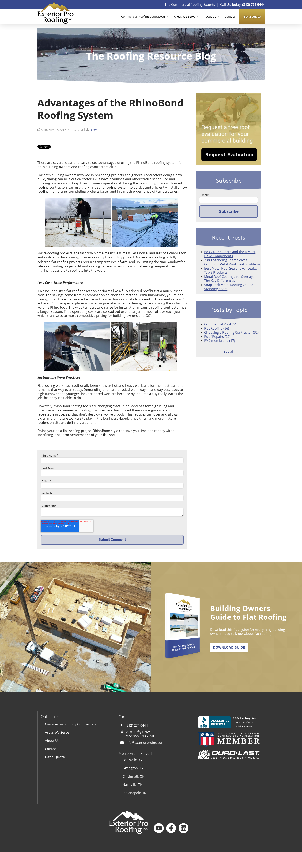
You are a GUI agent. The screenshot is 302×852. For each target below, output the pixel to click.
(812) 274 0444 (137, 725)
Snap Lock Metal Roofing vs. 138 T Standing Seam (230, 286)
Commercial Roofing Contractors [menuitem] (143, 17)
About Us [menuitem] (210, 17)
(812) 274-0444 (253, 4)
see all (229, 351)
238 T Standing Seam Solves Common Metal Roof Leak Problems (232, 262)
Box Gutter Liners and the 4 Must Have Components (229, 254)
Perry (93, 130)
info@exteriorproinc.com (145, 742)
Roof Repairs (217, 336)
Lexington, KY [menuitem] (133, 768)
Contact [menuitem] (230, 17)
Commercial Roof (220, 324)
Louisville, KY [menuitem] (132, 760)
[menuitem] (252, 16)
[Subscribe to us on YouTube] (159, 828)
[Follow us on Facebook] (171, 828)
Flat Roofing (216, 328)
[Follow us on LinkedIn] (183, 828)
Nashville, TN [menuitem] (133, 784)
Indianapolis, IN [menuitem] (134, 793)
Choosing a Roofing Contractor (231, 332)
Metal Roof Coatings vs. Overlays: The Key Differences (229, 278)
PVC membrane (219, 340)
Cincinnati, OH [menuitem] (134, 776)
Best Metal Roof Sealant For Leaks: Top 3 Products (230, 270)
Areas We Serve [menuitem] (184, 17)
